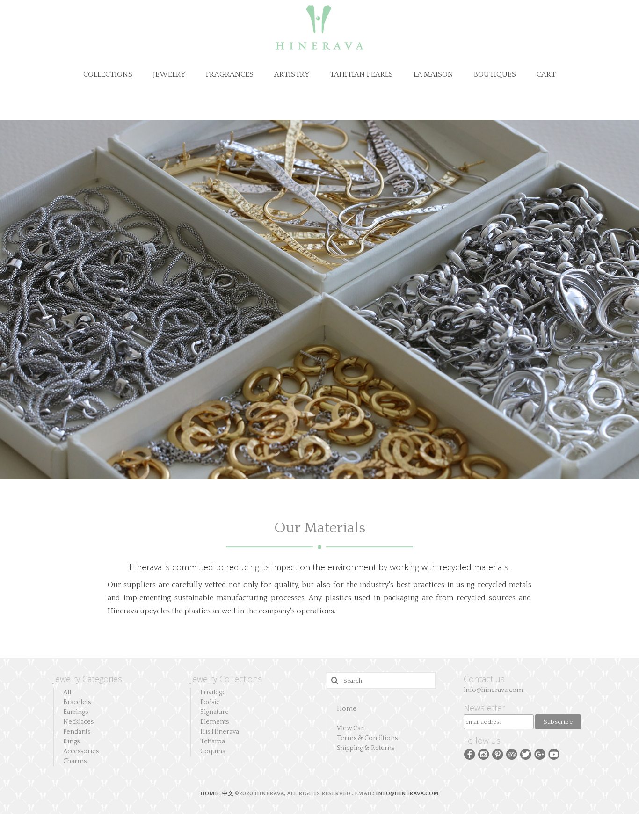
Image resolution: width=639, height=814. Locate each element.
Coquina (212, 751)
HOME (209, 794)
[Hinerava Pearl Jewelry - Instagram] (484, 753)
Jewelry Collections (226, 678)
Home (346, 708)
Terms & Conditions (367, 738)
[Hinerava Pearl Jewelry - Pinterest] (498, 753)
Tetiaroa (212, 741)
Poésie (210, 702)
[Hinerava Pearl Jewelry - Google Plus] (540, 753)
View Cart (351, 728)
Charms (75, 761)
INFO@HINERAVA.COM (407, 794)
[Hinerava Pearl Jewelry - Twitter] (526, 753)
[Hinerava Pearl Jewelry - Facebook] (470, 753)
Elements (214, 722)
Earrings (75, 712)
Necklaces (78, 722)
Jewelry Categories (87, 678)
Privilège (213, 692)
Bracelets (77, 702)
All (67, 692)
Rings (71, 741)
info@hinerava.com (493, 690)
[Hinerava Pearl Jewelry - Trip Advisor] (512, 753)
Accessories (81, 751)
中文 (227, 794)
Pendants (76, 731)
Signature (214, 712)
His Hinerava (219, 731)
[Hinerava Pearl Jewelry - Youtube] (554, 753)
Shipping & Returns (365, 748)
